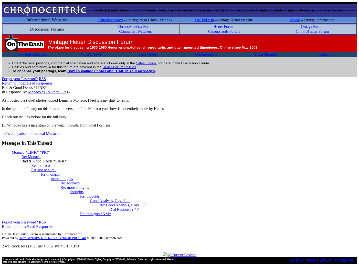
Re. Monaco (70, 183)
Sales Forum (146, 63)
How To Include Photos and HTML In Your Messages (111, 71)
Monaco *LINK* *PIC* (47, 92)
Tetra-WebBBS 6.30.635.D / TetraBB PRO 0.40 (52, 238)
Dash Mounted (266, 54)
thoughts (77, 192)
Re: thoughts (90, 196)
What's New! (91, 54)
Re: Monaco (31, 157)
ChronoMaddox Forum (135, 26)
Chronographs (206, 54)
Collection (326, 54)
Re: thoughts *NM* (95, 214)
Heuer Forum (223, 26)
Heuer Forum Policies (119, 67)
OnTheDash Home (32, 54)
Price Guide (147, 54)
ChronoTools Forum (224, 31)
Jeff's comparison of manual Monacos (31, 133)
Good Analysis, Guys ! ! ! (110, 201)
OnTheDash (204, 20)
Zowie (295, 20)
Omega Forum (312, 26)
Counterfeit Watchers (135, 31)
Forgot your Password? (20, 79)
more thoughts (62, 179)
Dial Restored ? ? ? (124, 209)
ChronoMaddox (110, 20)
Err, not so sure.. (43, 170)
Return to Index (14, 83)
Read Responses (40, 83)
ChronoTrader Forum (312, 31)
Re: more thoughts (75, 187)
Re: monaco (40, 165)
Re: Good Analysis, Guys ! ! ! (123, 205)
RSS (42, 79)
